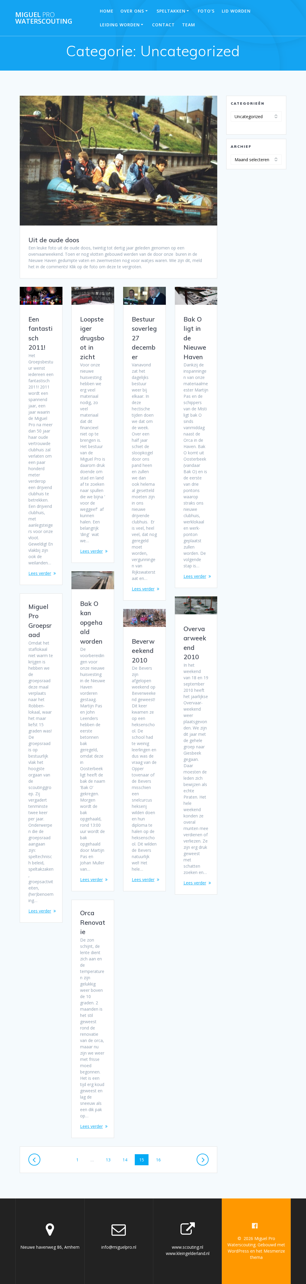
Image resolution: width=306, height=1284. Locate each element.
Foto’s (206, 11)
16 (160, 1160)
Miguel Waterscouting (43, 18)
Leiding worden (120, 25)
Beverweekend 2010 (143, 650)
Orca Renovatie (92, 922)
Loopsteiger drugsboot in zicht (92, 338)
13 (110, 1160)
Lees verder (39, 573)
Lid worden (236, 11)
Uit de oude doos (53, 240)
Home (107, 11)
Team (188, 25)
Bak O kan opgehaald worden (91, 622)
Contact (163, 25)
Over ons (132, 11)
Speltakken (171, 11)
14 (127, 1160)
